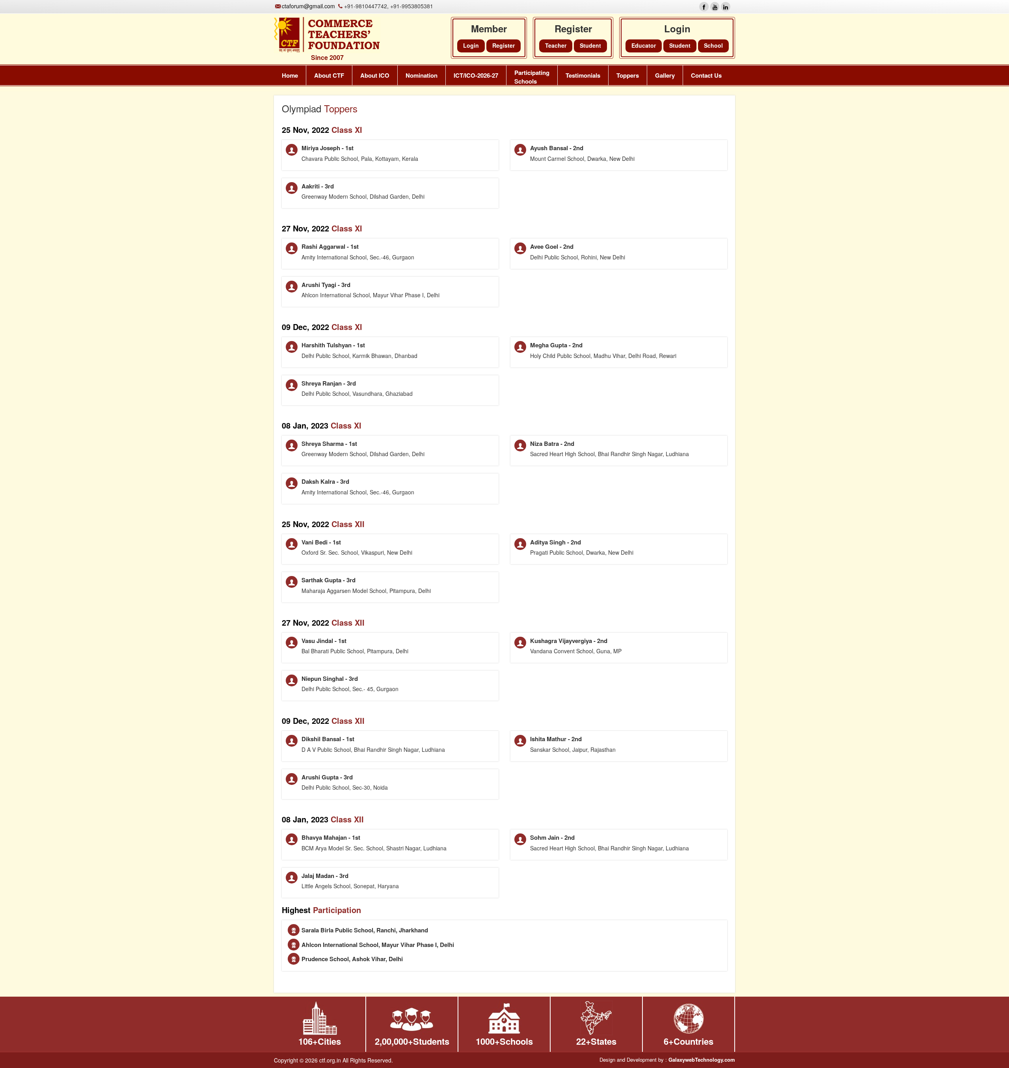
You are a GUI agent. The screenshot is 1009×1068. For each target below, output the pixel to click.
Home (290, 75)
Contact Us (706, 75)
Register (503, 45)
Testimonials (583, 75)
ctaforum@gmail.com (308, 6)
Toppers (627, 75)
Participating (531, 77)
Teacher (555, 45)
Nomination (421, 75)
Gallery (665, 75)
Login (471, 45)
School (713, 45)
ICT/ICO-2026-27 (476, 75)
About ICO (374, 75)
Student (680, 45)
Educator (643, 45)
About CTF (329, 75)
